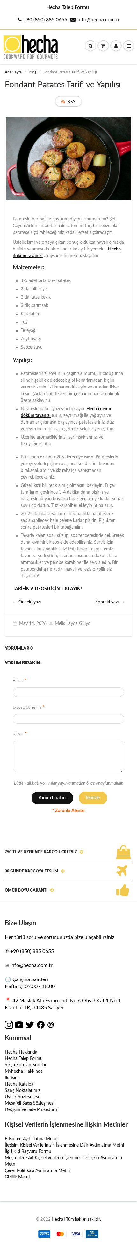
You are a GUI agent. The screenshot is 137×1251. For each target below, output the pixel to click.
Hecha (57, 1219)
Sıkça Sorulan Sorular (26, 1065)
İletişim (12, 1078)
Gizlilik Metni (17, 1177)
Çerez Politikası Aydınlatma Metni (37, 1171)
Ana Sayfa (13, 72)
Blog (32, 72)
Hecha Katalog (19, 1084)
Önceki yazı (29, 602)
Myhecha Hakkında (24, 1071)
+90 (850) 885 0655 (45, 19)
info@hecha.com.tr (98, 19)
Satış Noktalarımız (22, 1090)
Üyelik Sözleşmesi (22, 1097)
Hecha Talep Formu (67, 7)
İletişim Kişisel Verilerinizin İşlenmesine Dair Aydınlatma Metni (64, 1145)
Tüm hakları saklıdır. (83, 1219)
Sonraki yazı (107, 602)
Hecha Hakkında (21, 1052)
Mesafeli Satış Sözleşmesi (29, 1103)
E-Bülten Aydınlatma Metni (31, 1139)
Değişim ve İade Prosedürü (31, 1110)
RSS (72, 102)
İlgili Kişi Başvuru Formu (28, 1151)
